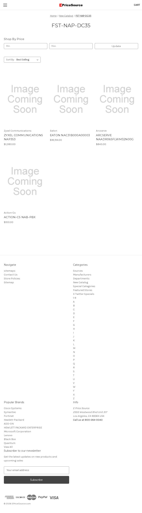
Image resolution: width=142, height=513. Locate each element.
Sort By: (10, 59)
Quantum (9, 443)
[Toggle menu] (5, 5)
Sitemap (9, 282)
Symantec (10, 412)
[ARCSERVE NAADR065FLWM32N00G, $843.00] (117, 99)
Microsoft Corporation (17, 431)
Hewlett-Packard (14, 419)
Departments (81, 278)
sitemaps (9, 270)
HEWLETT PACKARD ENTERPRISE (23, 427)
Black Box (10, 439)
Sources (78, 270)
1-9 (74, 297)
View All (8, 447)
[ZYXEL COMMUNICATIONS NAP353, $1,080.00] (24, 99)
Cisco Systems (13, 408)
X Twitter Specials (83, 294)
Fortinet (9, 416)
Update (116, 46)
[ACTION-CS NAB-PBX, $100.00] (24, 181)
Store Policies (12, 278)
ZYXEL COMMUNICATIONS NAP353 (23, 137)
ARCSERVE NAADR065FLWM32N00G (115, 137)
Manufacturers (82, 274)
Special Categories (84, 286)
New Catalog (80, 282)
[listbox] (28, 59)
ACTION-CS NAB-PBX (20, 217)
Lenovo (8, 435)
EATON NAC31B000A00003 (70, 135)
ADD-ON (9, 423)
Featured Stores (82, 290)
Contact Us (11, 274)
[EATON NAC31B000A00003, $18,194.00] (71, 99)
